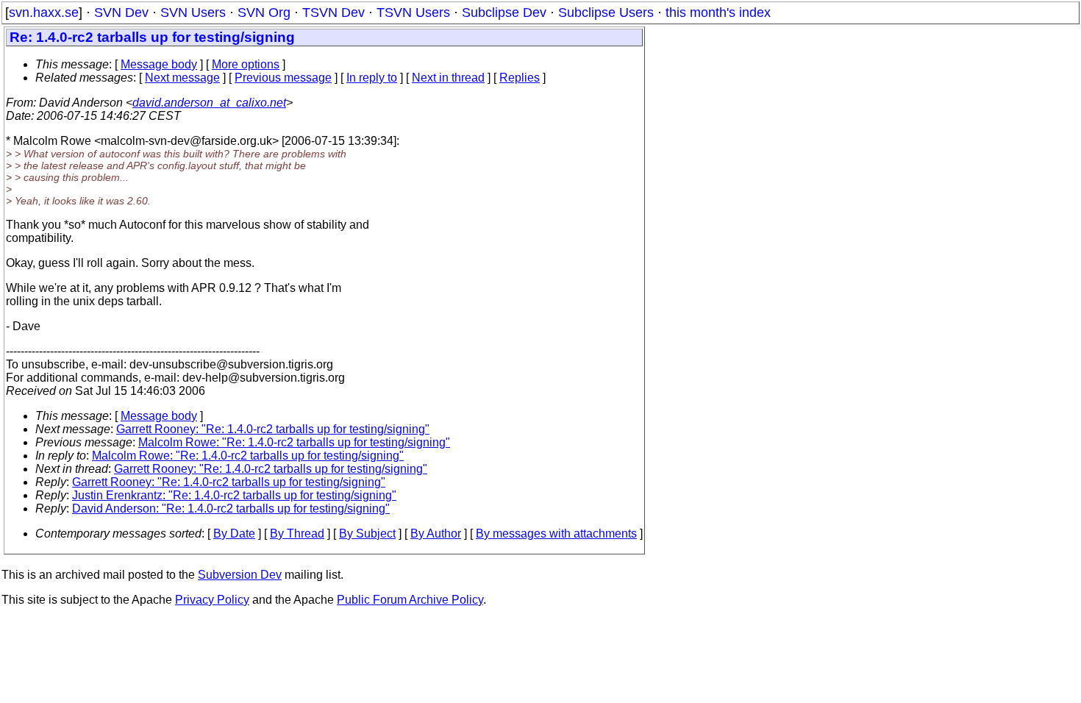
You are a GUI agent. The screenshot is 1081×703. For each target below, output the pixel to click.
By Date (234, 533)
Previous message (283, 77)
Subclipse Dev (504, 12)
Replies (519, 77)
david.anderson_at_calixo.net (209, 102)
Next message (182, 77)
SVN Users (193, 12)
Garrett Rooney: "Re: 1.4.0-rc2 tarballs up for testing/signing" (272, 429)
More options (245, 64)
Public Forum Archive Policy (410, 599)
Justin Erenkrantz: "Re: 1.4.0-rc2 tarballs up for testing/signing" (234, 495)
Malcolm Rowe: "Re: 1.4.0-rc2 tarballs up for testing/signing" (294, 442)
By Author (435, 533)
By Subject (367, 533)
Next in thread (448, 77)
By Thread (297, 533)
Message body (159, 64)
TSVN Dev (333, 12)
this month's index (718, 12)
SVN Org (264, 12)
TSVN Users (413, 12)
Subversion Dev (240, 574)
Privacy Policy (212, 599)
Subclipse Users (606, 12)
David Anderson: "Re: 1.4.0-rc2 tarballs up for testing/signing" (231, 508)
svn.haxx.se (44, 12)
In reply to (371, 77)
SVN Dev (121, 12)
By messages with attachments (556, 533)
